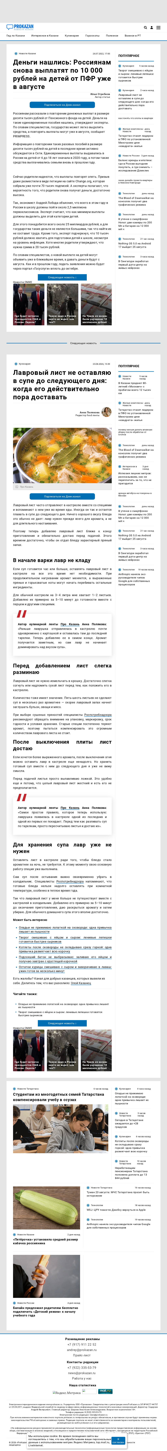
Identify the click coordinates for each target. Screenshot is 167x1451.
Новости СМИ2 (22, 282)
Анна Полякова (90, 412)
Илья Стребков (100, 94)
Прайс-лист (82, 1355)
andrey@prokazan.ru (82, 1350)
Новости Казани (27, 53)
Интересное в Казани (130, 467)
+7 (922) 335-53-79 (82, 1368)
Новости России (131, 155)
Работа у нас (82, 1378)
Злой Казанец (81, 983)
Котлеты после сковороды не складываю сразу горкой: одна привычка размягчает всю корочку (65, 949)
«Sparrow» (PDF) (142, 1433)
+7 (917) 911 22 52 (82, 1344)
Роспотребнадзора (98, 714)
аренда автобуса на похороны (134, 493)
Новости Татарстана (27, 1089)
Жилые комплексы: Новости (133, 130)
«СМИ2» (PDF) (127, 1433)
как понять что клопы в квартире (135, 118)
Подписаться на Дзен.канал (62, 104)
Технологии (129, 193)
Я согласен (118, 1441)
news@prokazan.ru (82, 1373)
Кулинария (128, 66)
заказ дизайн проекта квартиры (135, 180)
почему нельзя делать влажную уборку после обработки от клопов (135, 432)
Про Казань (70, 624)
